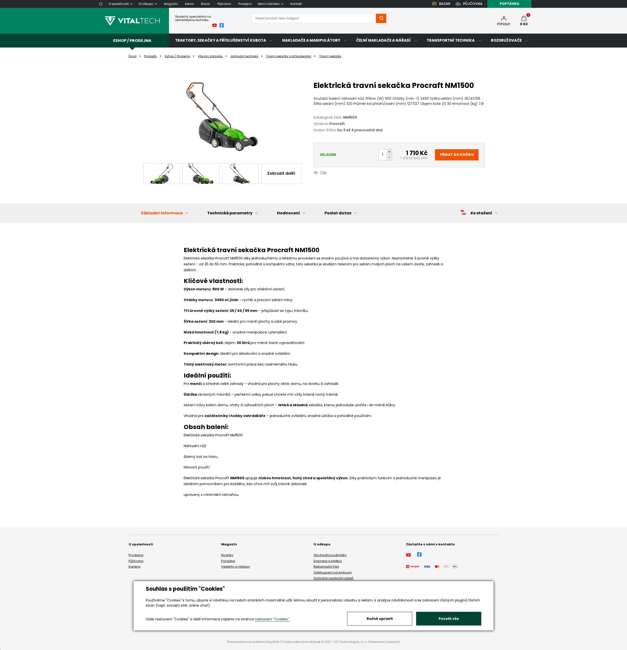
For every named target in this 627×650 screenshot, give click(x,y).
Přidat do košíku (457, 154)
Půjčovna (136, 561)
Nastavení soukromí (385, 642)
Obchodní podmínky (330, 555)
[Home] (101, 3)
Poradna (228, 561)
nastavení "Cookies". (272, 619)
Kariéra (134, 566)
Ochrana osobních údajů (333, 578)
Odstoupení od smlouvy (333, 572)
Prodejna (136, 555)
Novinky (227, 555)
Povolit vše (449, 618)
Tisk (323, 173)
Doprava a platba (328, 561)
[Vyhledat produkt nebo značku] (381, 18)
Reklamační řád (326, 566)
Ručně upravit (380, 618)
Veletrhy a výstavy (235, 566)
